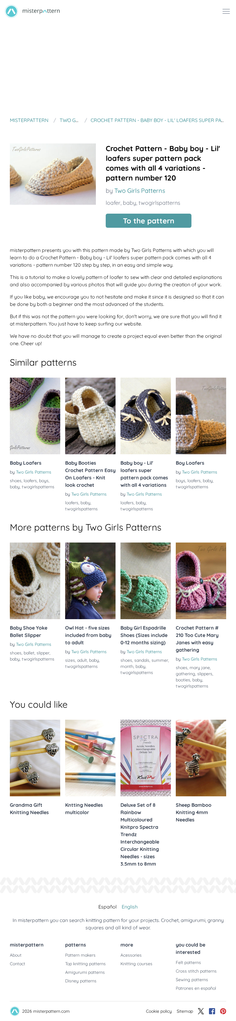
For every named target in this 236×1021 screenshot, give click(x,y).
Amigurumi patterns (85, 972)
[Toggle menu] (226, 11)
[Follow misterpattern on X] (201, 1011)
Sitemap (185, 1011)
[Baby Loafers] (35, 416)
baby (129, 202)
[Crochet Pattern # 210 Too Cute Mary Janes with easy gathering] (201, 581)
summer (159, 660)
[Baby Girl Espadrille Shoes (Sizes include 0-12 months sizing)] (145, 581)
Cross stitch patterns (196, 971)
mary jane (200, 667)
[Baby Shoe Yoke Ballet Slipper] (35, 581)
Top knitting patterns (85, 963)
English (130, 907)
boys (44, 480)
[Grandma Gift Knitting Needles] (35, 758)
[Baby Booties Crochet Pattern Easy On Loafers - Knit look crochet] (90, 416)
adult (82, 660)
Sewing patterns (192, 979)
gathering (185, 673)
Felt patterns (188, 962)
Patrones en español (196, 988)
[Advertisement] (118, 69)
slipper (43, 653)
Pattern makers (80, 955)
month (126, 666)
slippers (204, 673)
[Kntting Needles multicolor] (90, 758)
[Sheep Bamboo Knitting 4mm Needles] (201, 758)
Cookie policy (159, 1011)
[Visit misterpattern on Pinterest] (223, 1011)
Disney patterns (80, 981)
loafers (30, 480)
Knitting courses (136, 963)
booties (183, 680)
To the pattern (148, 220)
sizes (70, 660)
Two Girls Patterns (139, 190)
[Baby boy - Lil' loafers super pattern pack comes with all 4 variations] (145, 416)
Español (107, 907)
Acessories (131, 955)
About (16, 955)
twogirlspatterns (159, 202)
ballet (29, 653)
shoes (16, 480)
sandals (141, 660)
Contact (17, 963)
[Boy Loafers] (201, 416)
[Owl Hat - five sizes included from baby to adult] (90, 581)
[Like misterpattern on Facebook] (212, 1011)
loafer (113, 202)
